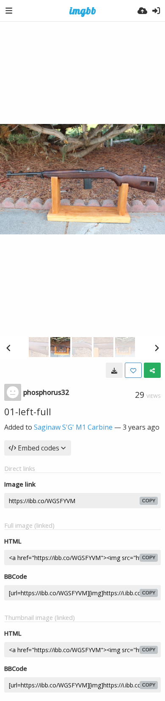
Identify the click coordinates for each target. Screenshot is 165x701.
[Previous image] (8, 347)
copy (148, 500)
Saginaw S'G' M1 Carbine (73, 427)
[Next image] (156, 347)
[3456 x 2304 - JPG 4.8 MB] (114, 370)
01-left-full (27, 411)
